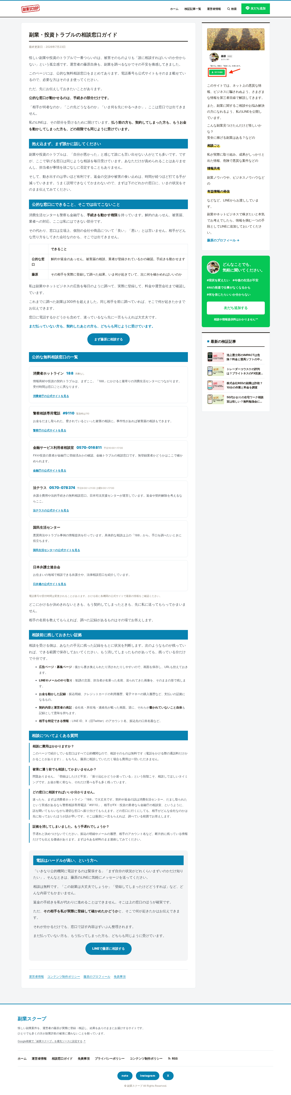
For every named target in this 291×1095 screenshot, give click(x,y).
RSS (175, 1058)
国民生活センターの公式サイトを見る (56, 550)
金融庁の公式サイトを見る (49, 470)
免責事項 (120, 976)
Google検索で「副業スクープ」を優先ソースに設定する (50, 1041)
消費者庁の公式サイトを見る (51, 396)
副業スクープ (32, 1018)
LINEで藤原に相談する (108, 948)
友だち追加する (236, 308)
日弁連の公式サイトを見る (49, 584)
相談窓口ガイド (62, 1058)
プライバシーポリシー (110, 1058)
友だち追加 (258, 8)
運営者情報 (214, 8)
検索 (234, 8)
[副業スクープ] (30, 9)
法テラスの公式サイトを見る (51, 510)
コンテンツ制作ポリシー (63, 976)
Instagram (147, 1075)
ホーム (174, 8)
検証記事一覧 (192, 8)
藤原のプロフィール (97, 976)
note (125, 1075)
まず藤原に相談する (108, 339)
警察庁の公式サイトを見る (49, 430)
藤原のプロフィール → (223, 240)
